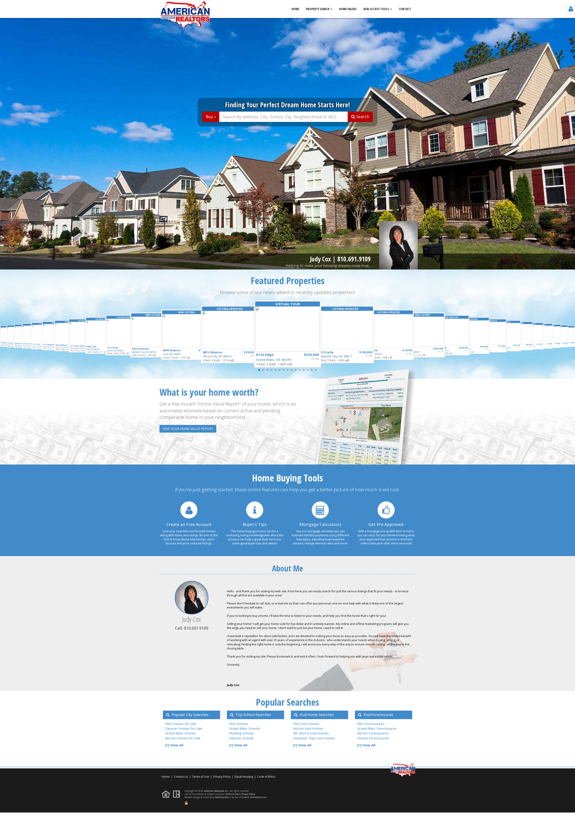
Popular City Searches (189, 714)
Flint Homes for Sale (180, 723)
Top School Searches (253, 714)
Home (295, 9)
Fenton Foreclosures (373, 738)
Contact (405, 9)
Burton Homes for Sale (183, 738)
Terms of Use (200, 777)
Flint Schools (238, 723)
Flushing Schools (241, 733)
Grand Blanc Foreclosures (377, 728)
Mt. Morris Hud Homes (311, 733)
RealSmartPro (222, 797)
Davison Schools (241, 738)
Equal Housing (244, 777)
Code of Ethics (266, 777)
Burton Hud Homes (308, 728)
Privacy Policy (221, 777)
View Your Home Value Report (187, 428)
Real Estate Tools (376, 9)
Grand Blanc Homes (180, 733)
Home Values (348, 9)
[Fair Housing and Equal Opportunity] (167, 794)
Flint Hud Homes (306, 723)
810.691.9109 (354, 259)
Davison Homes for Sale (183, 728)
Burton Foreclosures (373, 733)
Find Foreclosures (378, 714)
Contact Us (181, 777)
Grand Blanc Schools (244, 728)
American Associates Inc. (216, 790)
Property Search (318, 9)
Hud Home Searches (316, 714)
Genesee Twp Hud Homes (314, 738)
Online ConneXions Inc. (254, 797)
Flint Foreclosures (371, 723)
